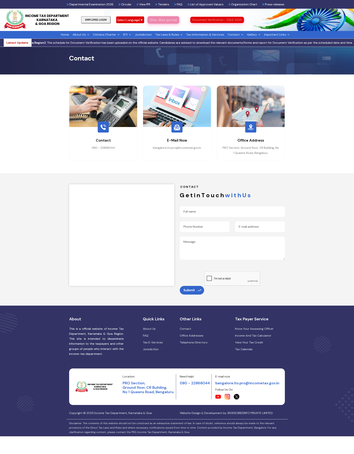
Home (65, 34)
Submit (189, 290)
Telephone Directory (194, 342)
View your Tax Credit (249, 342)
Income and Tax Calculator (253, 336)
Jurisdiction (143, 34)
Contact (234, 34)
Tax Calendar (244, 349)
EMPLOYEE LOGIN (96, 19)
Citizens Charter (104, 34)
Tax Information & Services (205, 34)
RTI (125, 34)
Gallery (252, 34)
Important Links (275, 34)
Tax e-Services (153, 342)
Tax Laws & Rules (167, 34)
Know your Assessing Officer (254, 329)
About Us (79, 34)
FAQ (145, 336)
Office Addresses (191, 336)
